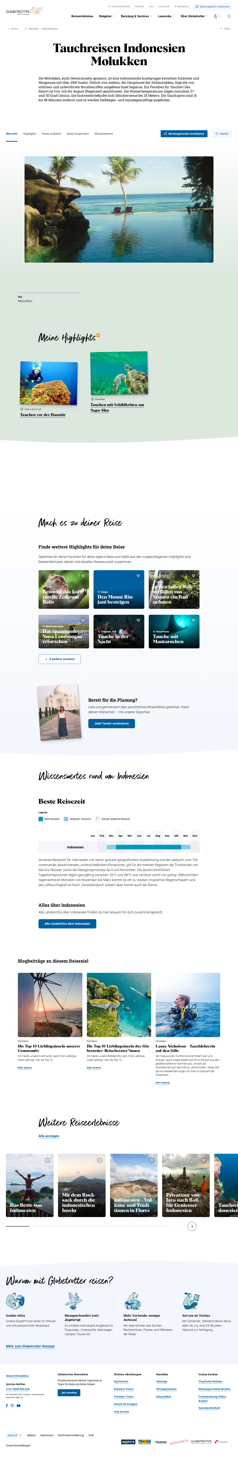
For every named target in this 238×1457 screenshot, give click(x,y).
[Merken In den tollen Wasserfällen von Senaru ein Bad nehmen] (194, 576)
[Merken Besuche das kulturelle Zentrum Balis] (83, 576)
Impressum (46, 1435)
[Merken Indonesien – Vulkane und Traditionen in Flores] (152, 1160)
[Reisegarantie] (221, 1442)
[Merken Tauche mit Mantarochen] (194, 620)
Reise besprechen (78, 133)
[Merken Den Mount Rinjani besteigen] (138, 576)
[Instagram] (12, 1406)
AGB (91, 1435)
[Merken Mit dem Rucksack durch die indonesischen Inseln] (100, 1160)
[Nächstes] (191, 1226)
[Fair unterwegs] (179, 1442)
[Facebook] (6, 1406)
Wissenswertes (104, 133)
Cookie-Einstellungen (18, 1445)
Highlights (29, 133)
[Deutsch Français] (14, 1435)
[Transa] (144, 1442)
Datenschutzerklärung (71, 1435)
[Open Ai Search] (229, 16)
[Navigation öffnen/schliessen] (217, 16)
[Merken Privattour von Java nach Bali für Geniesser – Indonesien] (204, 1160)
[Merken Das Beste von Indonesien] (48, 1160)
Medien (31, 1435)
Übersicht (11, 133)
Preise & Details (51, 133)
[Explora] (128, 1442)
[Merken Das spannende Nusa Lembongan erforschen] (83, 620)
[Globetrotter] (201, 1442)
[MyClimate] (160, 1442)
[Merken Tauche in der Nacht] (138, 620)
